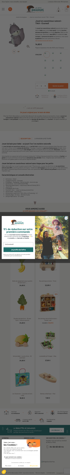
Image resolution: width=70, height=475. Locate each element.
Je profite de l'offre (18, 250)
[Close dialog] (66, 218)
